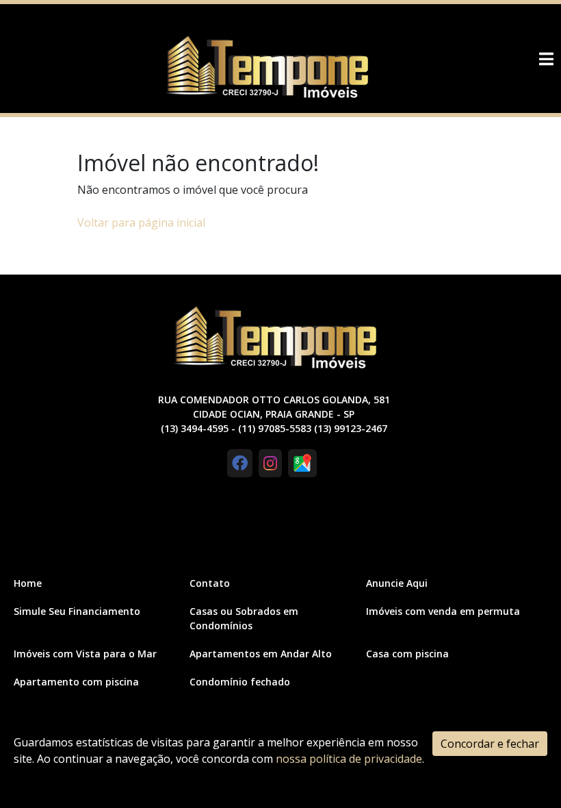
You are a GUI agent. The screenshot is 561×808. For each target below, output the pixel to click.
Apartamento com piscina (76, 681)
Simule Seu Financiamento (77, 611)
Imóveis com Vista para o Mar (85, 653)
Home (28, 583)
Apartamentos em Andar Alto (261, 653)
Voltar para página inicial (141, 222)
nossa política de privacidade (349, 758)
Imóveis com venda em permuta (443, 611)
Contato (210, 583)
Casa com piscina (407, 653)
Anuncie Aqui (397, 583)
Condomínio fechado (240, 681)
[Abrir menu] (546, 59)
